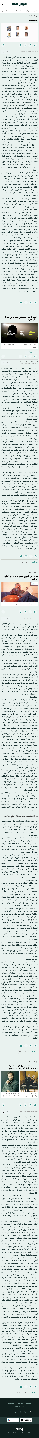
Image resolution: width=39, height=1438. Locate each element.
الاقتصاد (11, 9)
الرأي (16, 9)
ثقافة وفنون (4, 9)
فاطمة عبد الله (29, 1099)
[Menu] (37, 3)
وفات (20, 1050)
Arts (27, 1050)
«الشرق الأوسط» (30, 350)
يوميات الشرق (33, 14)
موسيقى (26, 1391)
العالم (21, 9)
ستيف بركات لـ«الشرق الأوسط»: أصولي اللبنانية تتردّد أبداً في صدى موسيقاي (23, 1065)
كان (21, 561)
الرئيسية (36, 9)
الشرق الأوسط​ (28, 9)
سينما (27, 561)
